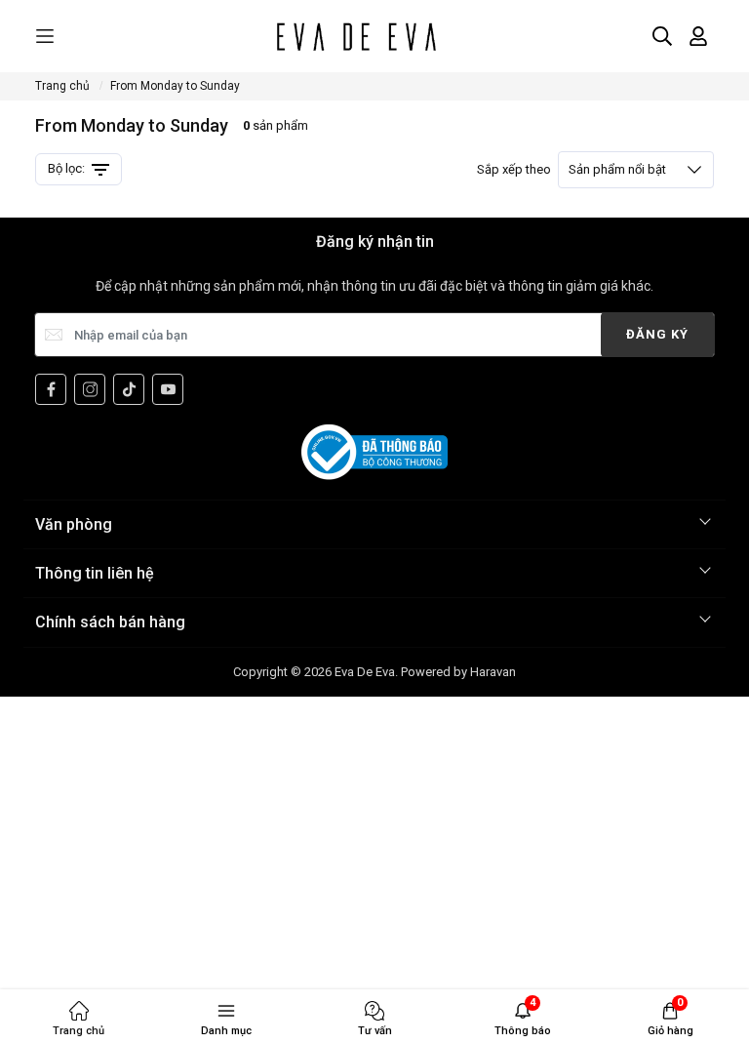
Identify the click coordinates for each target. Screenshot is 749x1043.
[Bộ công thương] (374, 451)
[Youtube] (167, 389)
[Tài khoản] (698, 36)
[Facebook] (50, 389)
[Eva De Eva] (355, 36)
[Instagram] (89, 389)
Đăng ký (657, 334)
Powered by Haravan (458, 671)
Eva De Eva (365, 671)
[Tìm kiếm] (662, 36)
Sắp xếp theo (571, 169)
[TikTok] (128, 389)
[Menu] (45, 36)
